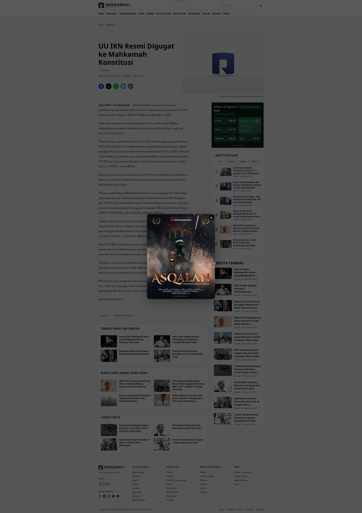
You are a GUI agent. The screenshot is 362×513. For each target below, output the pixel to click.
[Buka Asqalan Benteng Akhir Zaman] (181, 256)
